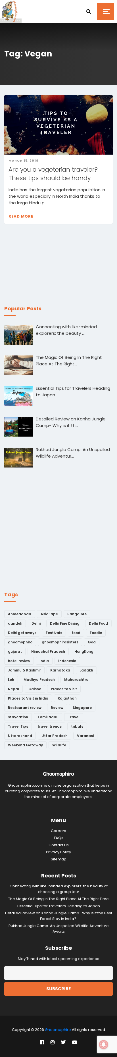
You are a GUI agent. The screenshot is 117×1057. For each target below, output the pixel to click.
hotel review (19, 660)
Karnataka (60, 670)
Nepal (13, 689)
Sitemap (58, 859)
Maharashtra (76, 679)
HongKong (83, 651)
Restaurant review (24, 707)
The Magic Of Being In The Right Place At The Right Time (58, 899)
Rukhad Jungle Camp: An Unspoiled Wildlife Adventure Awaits (59, 928)
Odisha (34, 689)
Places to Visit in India (28, 698)
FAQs (58, 838)
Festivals (54, 632)
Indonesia (67, 660)
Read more (21, 216)
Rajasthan (67, 698)
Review (57, 707)
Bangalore (77, 614)
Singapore (82, 707)
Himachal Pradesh (48, 651)
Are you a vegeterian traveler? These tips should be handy (53, 173)
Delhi (36, 623)
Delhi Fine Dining (65, 623)
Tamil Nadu (47, 717)
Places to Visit (64, 689)
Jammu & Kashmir (24, 670)
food (76, 632)
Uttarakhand (20, 735)
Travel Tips (18, 726)
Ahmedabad (19, 614)
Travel (74, 717)
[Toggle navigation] (105, 11)
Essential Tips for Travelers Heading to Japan (58, 906)
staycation (18, 717)
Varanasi (85, 735)
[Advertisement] (46, 267)
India (44, 660)
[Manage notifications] (103, 1044)
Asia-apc (49, 614)
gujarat (15, 651)
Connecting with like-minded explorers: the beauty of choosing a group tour (59, 888)
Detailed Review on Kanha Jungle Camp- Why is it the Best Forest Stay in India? (58, 915)
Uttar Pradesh (54, 735)
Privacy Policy (58, 852)
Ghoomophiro (58, 1029)
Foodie (96, 632)
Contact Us (59, 845)
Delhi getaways (22, 632)
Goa (92, 642)
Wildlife (59, 745)
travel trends (49, 726)
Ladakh (86, 670)
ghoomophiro (20, 642)
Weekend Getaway (25, 745)
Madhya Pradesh (39, 679)
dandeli (15, 623)
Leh (11, 679)
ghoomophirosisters (60, 642)
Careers (58, 830)
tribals (77, 726)
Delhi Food (98, 623)
